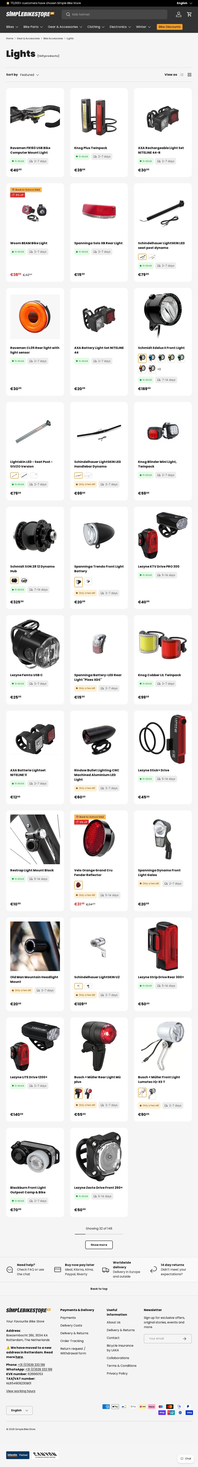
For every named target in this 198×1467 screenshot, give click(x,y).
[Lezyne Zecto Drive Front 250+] (99, 1157)
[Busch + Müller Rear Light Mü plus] (99, 1046)
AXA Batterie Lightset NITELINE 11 (28, 772)
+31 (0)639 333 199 (31, 1365)
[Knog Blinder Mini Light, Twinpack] (163, 431)
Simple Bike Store (25, 1429)
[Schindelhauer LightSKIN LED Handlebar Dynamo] (99, 431)
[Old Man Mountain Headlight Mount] (35, 946)
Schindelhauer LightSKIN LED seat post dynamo (161, 245)
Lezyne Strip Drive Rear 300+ (161, 977)
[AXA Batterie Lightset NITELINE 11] (35, 739)
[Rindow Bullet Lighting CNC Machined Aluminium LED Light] (99, 739)
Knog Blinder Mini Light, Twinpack (157, 464)
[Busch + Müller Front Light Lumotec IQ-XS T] (163, 1046)
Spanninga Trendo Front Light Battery (99, 568)
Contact (113, 1338)
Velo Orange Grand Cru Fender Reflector (93, 872)
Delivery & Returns (74, 1333)
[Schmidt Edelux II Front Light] (163, 317)
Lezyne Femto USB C (26, 675)
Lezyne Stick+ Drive (153, 770)
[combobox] (114, 14)
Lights (70, 38)
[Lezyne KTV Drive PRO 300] (163, 535)
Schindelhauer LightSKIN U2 (97, 977)
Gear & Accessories (28, 38)
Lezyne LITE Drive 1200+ (28, 1077)
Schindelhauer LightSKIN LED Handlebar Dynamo (97, 464)
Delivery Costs (71, 1325)
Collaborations (118, 1358)
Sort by (12, 74)
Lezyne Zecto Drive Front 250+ (98, 1187)
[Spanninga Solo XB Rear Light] (99, 212)
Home (9, 38)
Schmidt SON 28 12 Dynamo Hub (32, 568)
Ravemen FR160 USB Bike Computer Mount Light (30, 150)
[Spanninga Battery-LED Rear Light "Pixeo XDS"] (99, 644)
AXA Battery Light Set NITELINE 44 (99, 350)
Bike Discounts (170, 27)
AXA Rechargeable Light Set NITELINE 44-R (161, 150)
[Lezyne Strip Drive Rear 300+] (163, 946)
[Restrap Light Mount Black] (35, 839)
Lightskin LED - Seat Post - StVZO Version (31, 464)
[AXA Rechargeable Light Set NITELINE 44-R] (163, 117)
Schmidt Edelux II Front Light (161, 348)
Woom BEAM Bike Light (28, 243)
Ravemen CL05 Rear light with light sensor (34, 350)
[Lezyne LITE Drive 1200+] (35, 1046)
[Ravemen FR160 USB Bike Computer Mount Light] (35, 117)
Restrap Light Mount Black (32, 870)
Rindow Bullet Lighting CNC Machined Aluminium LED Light (96, 775)
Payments (68, 1317)
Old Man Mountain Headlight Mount (34, 979)
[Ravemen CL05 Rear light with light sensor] (35, 317)
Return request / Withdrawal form (73, 1351)
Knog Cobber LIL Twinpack (159, 675)
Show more (99, 1245)
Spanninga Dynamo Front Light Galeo (159, 872)
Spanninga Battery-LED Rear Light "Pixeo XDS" (98, 677)
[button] (189, 14)
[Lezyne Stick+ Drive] (163, 739)
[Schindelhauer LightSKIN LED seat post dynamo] (163, 212)
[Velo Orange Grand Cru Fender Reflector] (99, 839)
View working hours (20, 1391)
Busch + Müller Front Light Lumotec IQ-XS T (159, 1079)
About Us (113, 1322)
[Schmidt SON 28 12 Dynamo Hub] (35, 535)
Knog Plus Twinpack (90, 148)
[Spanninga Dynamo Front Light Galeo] (163, 839)
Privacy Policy (117, 1373)
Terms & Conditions (122, 1365)
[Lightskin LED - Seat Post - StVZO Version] (35, 431)
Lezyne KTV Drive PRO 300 (158, 566)
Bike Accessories (53, 38)
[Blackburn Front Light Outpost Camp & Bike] (35, 1157)
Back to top (99, 1289)
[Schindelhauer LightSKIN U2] (99, 946)
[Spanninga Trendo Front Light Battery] (99, 535)
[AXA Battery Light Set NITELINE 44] (99, 317)
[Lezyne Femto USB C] (35, 644)
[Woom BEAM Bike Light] (35, 212)
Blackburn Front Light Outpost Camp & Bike (28, 1190)
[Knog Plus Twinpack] (99, 117)
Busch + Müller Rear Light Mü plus (97, 1079)
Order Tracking (72, 1341)
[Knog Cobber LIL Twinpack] (163, 644)
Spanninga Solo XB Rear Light (98, 243)
